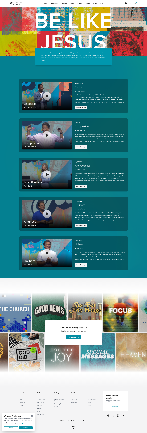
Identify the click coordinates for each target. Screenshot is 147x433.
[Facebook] (108, 415)
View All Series (73, 337)
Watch (46, 3)
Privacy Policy (22, 424)
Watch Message (81, 108)
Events (88, 3)
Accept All (25, 427)
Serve (72, 3)
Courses (79, 3)
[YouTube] (122, 415)
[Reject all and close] (32, 416)
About (95, 3)
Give (101, 3)
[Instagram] (118, 415)
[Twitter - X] (113, 415)
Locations (64, 3)
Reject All (11, 427)
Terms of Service (83, 421)
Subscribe (115, 407)
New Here (54, 3)
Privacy (75, 421)
